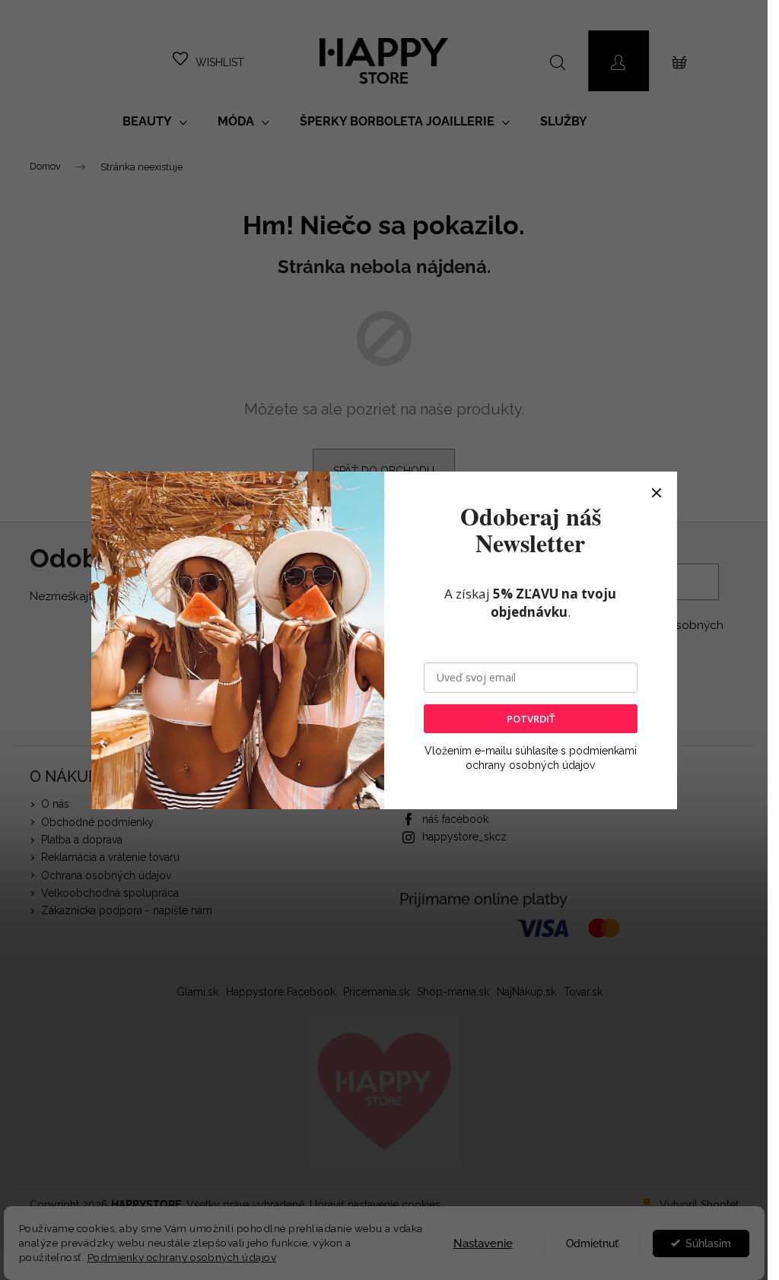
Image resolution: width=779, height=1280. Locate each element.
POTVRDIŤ (531, 719)
